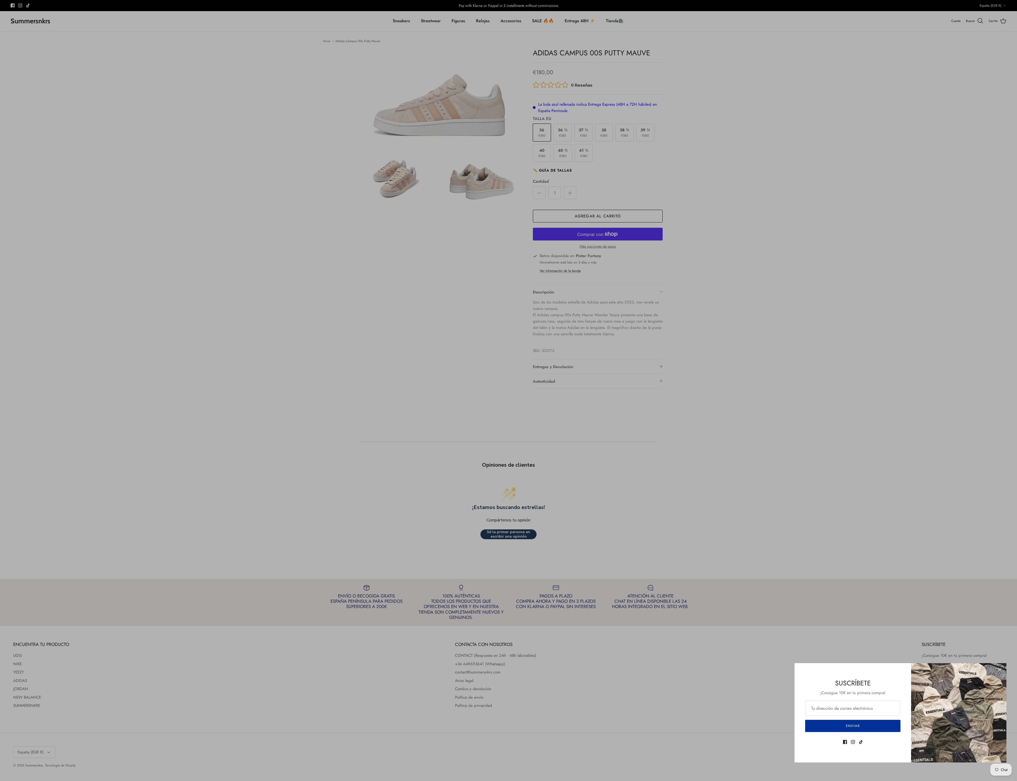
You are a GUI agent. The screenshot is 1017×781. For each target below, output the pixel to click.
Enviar (852, 725)
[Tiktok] (861, 742)
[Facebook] (845, 742)
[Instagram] (853, 742)
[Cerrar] (1000, 670)
